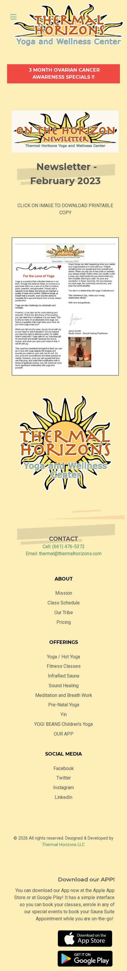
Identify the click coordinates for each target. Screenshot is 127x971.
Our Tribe (63, 612)
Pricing (63, 622)
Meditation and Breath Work (63, 695)
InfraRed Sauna (63, 676)
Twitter (63, 778)
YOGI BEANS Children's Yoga (63, 724)
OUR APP (64, 734)
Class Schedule (64, 603)
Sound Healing (64, 685)
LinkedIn (63, 797)
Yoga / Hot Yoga (63, 657)
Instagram (63, 787)
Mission (63, 593)
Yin (64, 714)
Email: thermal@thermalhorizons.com (64, 553)
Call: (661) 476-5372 (64, 546)
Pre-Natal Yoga (63, 705)
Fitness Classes (64, 666)
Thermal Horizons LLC (63, 844)
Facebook (63, 768)
